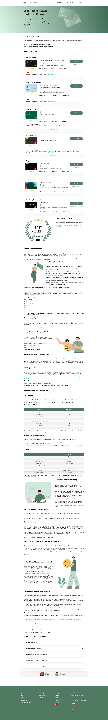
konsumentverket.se (52, 74)
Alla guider (57, 702)
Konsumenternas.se (29, 627)
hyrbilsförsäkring (78, 372)
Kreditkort (59, 2)
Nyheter (56, 697)
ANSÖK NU (76, 61)
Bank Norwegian (41, 695)
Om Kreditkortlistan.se (59, 693)
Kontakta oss (57, 695)
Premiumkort (24, 700)
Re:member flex (41, 693)
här (69, 496)
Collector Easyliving (75, 377)
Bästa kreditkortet (25, 693)
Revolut (25, 526)
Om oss (80, 2)
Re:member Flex (27, 378)
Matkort (22, 695)
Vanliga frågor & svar (59, 698)
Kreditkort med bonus (26, 702)
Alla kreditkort (58, 700)
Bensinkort (23, 698)
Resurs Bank (40, 697)
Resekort (23, 697)
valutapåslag (46, 430)
